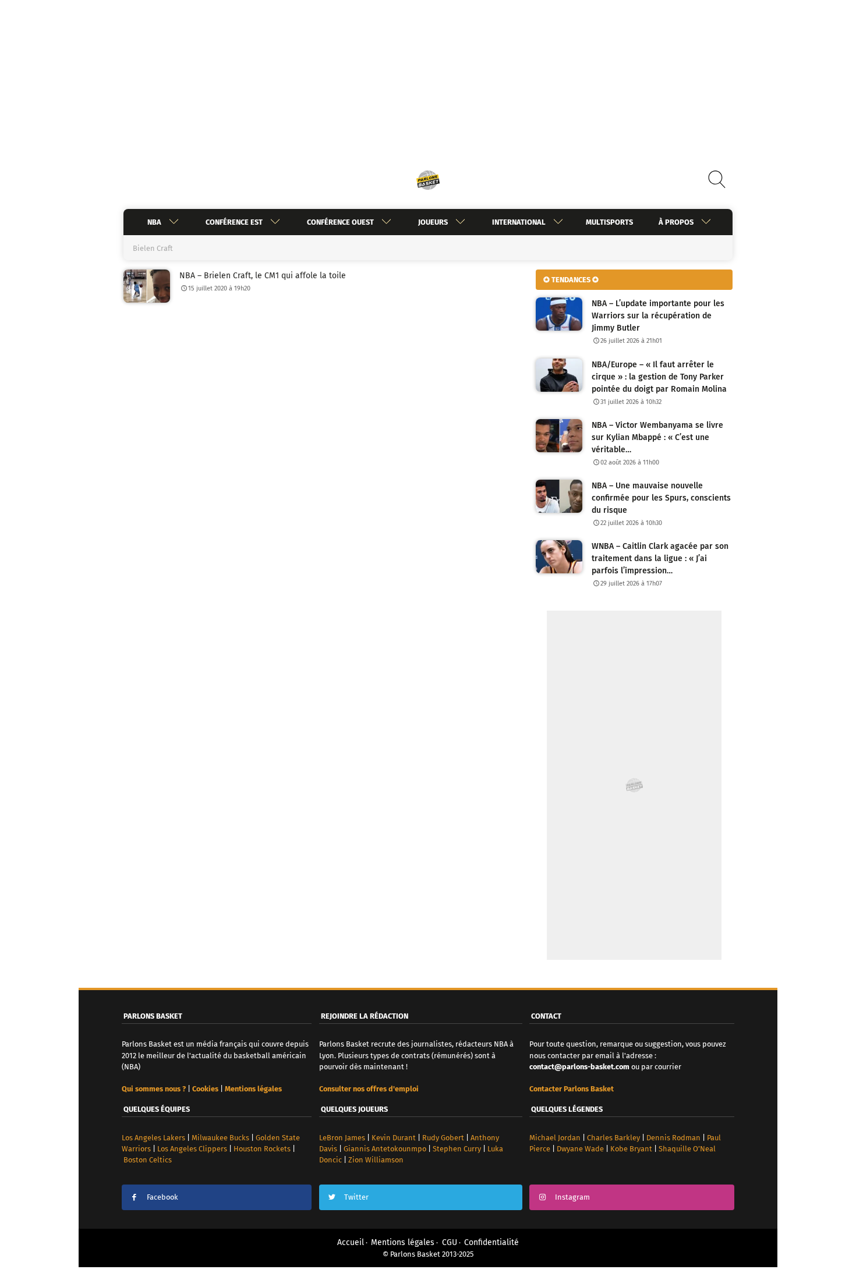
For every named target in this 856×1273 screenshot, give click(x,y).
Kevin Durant (394, 1137)
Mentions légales (402, 1242)
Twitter (356, 1197)
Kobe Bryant (631, 1148)
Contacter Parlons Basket (571, 1088)
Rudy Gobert (443, 1137)
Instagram (572, 1197)
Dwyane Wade (580, 1148)
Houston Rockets (262, 1148)
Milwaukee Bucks (220, 1137)
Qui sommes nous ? (154, 1088)
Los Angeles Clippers (192, 1148)
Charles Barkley (613, 1137)
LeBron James (342, 1137)
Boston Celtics (147, 1159)
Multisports (609, 222)
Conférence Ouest (340, 222)
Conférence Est (234, 222)
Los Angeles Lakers (153, 1137)
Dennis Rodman (673, 1137)
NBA (154, 222)
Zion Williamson (376, 1159)
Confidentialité (491, 1242)
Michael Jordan (555, 1137)
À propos (676, 222)
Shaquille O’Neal (687, 1148)
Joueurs (433, 222)
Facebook (162, 1197)
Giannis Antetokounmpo (385, 1148)
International (519, 222)
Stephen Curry (457, 1148)
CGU (449, 1242)
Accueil (350, 1242)
